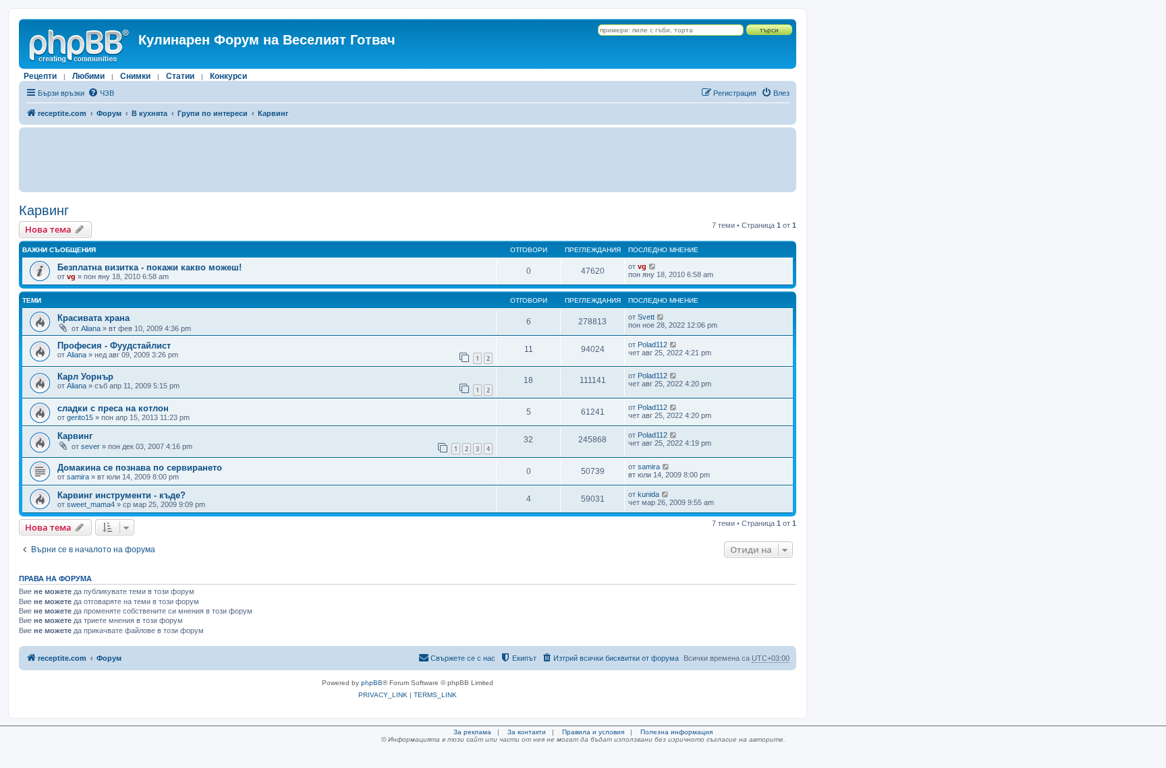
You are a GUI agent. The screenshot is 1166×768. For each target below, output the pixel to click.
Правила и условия (593, 732)
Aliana (91, 328)
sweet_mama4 (91, 504)
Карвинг (44, 210)
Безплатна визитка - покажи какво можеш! (149, 267)
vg (71, 276)
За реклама (472, 732)
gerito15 (80, 417)
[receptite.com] (80, 43)
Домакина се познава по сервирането (139, 468)
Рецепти (40, 76)
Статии (180, 76)
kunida (648, 494)
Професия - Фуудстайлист (114, 346)
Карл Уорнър (85, 377)
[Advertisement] (407, 159)
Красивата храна (93, 318)
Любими (88, 76)
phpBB (372, 682)
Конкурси (228, 76)
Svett (646, 317)
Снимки (135, 76)
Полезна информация (676, 732)
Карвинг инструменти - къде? (121, 495)
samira (78, 477)
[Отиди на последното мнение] (652, 266)
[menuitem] (101, 93)
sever (90, 446)
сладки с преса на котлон (113, 408)
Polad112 (652, 345)
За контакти (526, 732)
